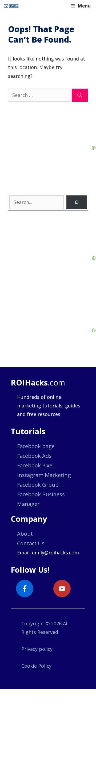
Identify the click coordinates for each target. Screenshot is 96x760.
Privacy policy (37, 649)
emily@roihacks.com (55, 552)
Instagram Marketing (44, 475)
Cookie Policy (36, 666)
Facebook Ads (34, 455)
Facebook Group (38, 484)
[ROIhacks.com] (11, 6)
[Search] (80, 95)
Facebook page (36, 446)
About (25, 533)
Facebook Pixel (35, 465)
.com (38, 382)
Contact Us (31, 543)
